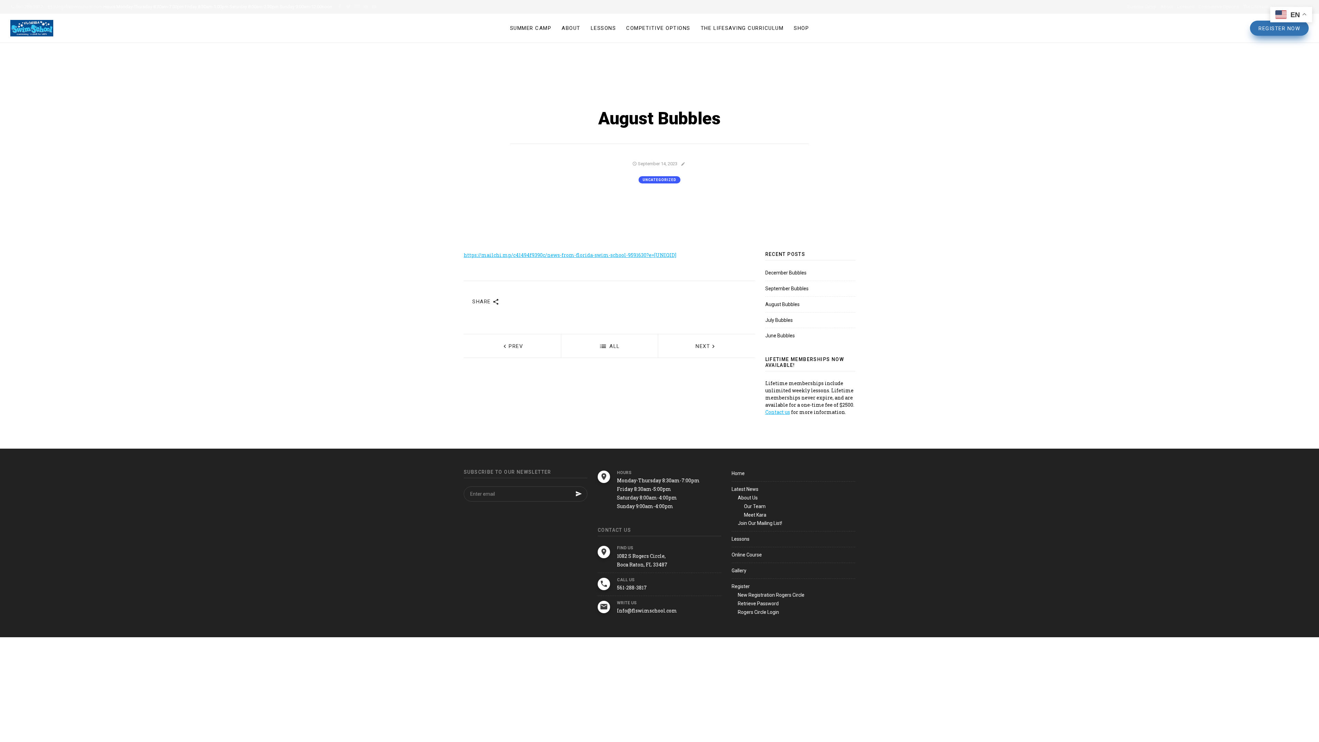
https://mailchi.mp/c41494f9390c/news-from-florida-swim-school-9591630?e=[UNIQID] (570, 255)
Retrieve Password (758, 603)
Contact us (777, 412)
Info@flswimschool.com (77, 6)
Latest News (745, 489)
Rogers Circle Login (758, 612)
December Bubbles (786, 273)
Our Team (755, 506)
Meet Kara (755, 515)
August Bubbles (782, 304)
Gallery (739, 570)
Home (738, 473)
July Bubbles (779, 320)
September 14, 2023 (657, 163)
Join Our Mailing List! (760, 523)
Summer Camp (1142, 6)
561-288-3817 (29, 6)
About (1167, 6)
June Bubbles (780, 335)
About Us (748, 498)
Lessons (1185, 6)
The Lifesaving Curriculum (1268, 6)
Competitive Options (1218, 6)
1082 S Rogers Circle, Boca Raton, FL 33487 (642, 560)
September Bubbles (787, 288)
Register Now (1279, 28)
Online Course (747, 555)
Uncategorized (659, 180)
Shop (801, 28)
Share (482, 302)
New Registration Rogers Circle (771, 595)
